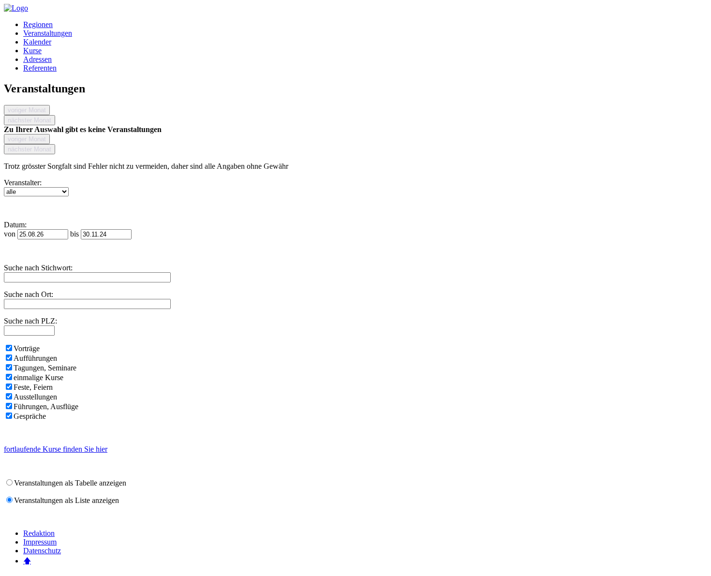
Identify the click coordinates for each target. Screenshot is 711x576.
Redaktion (39, 533)
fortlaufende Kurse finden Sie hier (55, 449)
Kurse (32, 50)
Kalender (37, 42)
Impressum (40, 542)
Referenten (40, 68)
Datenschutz (42, 550)
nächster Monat (29, 120)
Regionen (38, 24)
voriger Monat (27, 110)
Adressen (37, 59)
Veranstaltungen (47, 33)
